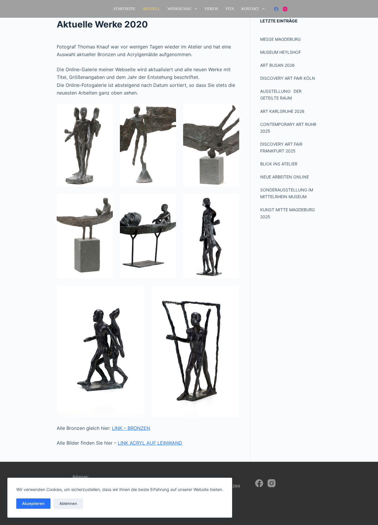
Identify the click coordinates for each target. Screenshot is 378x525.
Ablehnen (68, 503)
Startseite (124, 8)
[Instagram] (285, 9)
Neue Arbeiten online (284, 176)
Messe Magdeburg (280, 39)
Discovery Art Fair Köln (287, 78)
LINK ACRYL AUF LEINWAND (150, 443)
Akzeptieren (33, 503)
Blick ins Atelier (278, 163)
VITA (229, 8)
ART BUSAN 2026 (277, 65)
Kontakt (250, 8)
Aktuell (151, 8)
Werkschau (179, 8)
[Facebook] (276, 9)
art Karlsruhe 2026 (282, 111)
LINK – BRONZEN (131, 428)
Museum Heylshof (280, 52)
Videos (211, 8)
